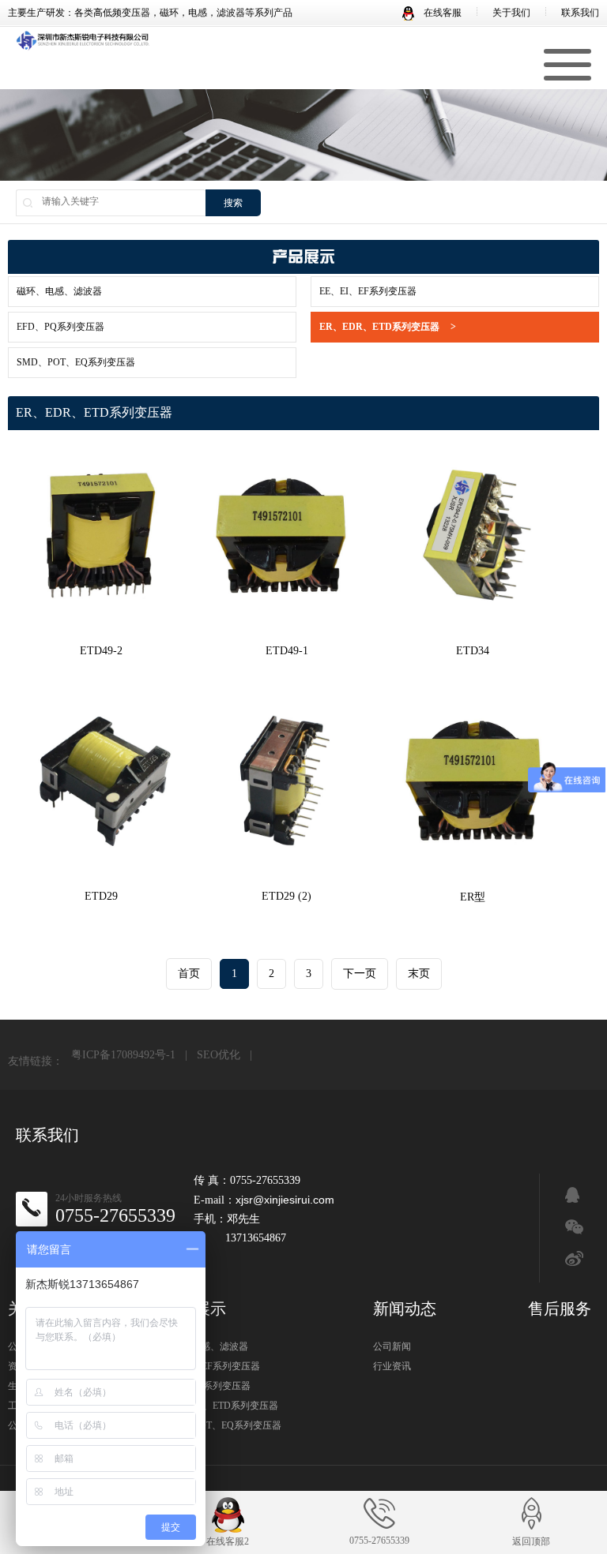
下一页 (359, 973)
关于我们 (511, 12)
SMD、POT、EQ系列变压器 (76, 362)
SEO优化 (218, 1055)
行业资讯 (392, 1366)
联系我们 (580, 12)
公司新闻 (392, 1346)
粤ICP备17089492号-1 (123, 1055)
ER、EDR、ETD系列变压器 (387, 326)
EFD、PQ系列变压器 (60, 326)
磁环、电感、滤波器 (59, 291)
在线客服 (441, 12)
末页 (419, 973)
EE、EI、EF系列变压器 (368, 291)
